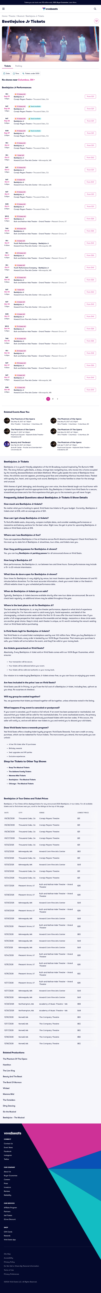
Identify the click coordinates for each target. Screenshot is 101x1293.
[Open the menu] (3, 8)
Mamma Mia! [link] (8, 1094)
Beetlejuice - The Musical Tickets (22, 780)
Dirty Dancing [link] (9, 1106)
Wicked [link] (6, 1088)
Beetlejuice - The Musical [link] (14, 1118)
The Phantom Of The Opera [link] (15, 1059)
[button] (6, 73)
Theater (12, 16)
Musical (20, 16)
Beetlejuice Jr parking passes (33, 553)
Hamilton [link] (7, 1065)
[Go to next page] (57, 399)
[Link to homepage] (50, 9)
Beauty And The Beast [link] (12, 1076)
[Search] (95, 8)
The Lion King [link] (9, 1071)
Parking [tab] (18, 66)
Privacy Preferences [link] (11, 1274)
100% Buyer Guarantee (60, 2)
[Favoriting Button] (96, 21)
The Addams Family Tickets (20, 772)
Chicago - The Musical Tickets (21, 784)
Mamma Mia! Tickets (17, 776)
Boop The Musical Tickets (19, 767)
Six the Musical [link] (9, 1112)
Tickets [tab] (7, 66)
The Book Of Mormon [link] (12, 1082)
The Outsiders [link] (9, 1100)
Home (4, 16)
